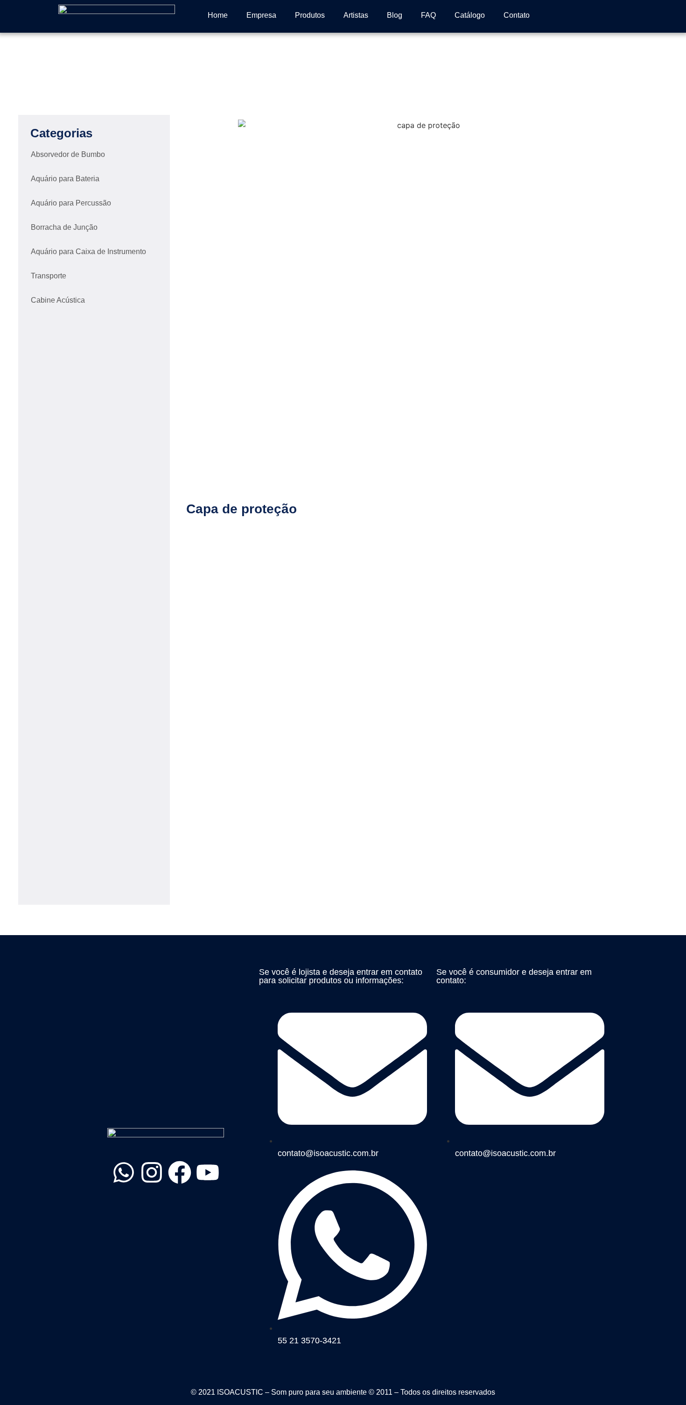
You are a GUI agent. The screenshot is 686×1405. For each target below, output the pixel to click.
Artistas (355, 15)
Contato (517, 15)
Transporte (48, 276)
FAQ (428, 15)
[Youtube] (207, 1172)
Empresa (261, 15)
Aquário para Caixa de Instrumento (88, 251)
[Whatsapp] (123, 1172)
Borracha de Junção (64, 227)
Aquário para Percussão (71, 203)
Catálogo (470, 15)
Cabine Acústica (58, 300)
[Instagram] (151, 1172)
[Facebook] (179, 1172)
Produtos (310, 15)
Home (218, 15)
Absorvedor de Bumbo (68, 154)
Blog (394, 15)
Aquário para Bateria (65, 179)
